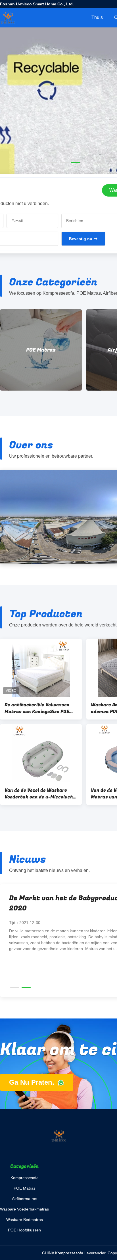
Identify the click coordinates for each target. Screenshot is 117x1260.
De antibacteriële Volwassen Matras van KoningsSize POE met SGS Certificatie (37, 708)
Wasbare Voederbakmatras (24, 1209)
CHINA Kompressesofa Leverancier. (75, 1253)
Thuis (97, 17)
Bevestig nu (80, 238)
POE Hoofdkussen (24, 1230)
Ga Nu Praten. (32, 1082)
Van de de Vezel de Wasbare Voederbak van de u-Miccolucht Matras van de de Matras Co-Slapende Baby (40, 793)
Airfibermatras (80, 350)
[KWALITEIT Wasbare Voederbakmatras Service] (58, 128)
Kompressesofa (25, 1177)
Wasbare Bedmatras (24, 1219)
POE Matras (24, 1188)
